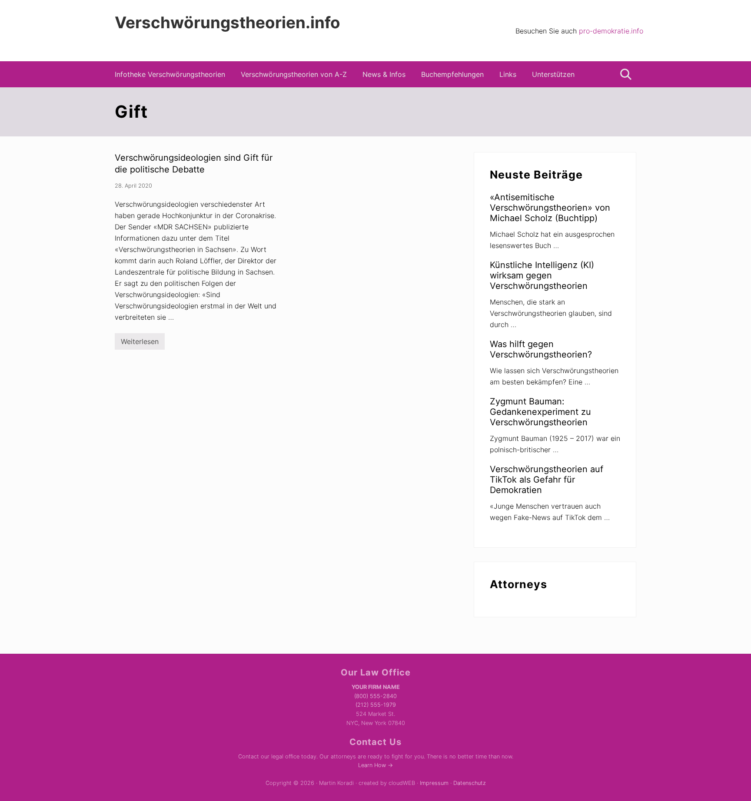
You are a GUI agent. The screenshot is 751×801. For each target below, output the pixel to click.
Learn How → (375, 765)
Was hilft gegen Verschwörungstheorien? (541, 349)
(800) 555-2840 (375, 696)
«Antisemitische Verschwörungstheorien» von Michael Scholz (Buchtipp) (550, 207)
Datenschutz (469, 783)
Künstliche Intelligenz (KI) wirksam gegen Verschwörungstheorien (542, 275)
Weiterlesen (140, 343)
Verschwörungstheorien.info (227, 22)
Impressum (434, 783)
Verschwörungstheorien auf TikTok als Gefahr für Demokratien (546, 479)
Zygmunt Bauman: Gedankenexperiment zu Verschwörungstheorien (540, 411)
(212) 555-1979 (376, 705)
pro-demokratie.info (611, 30)
